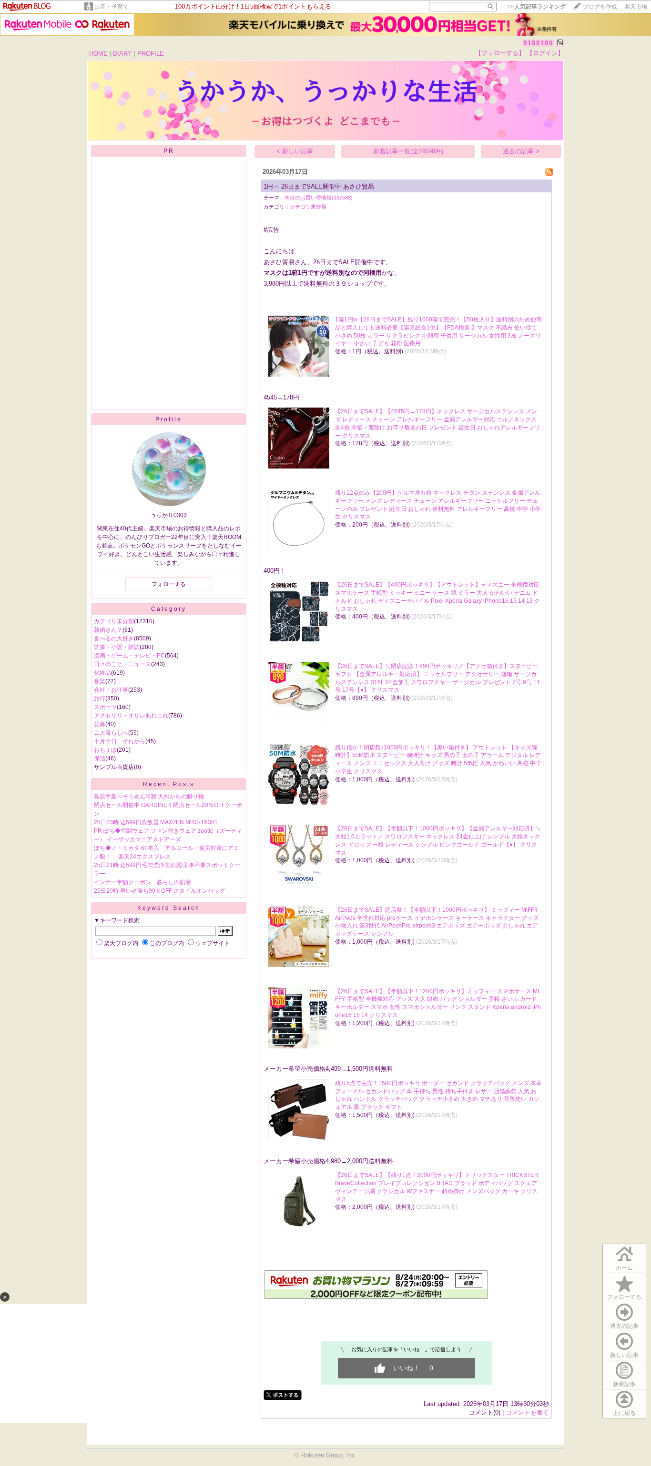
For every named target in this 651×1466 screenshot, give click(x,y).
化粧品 (102, 672)
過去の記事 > (521, 151)
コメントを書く (527, 1412)
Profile (168, 419)
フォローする (624, 1297)
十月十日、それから (119, 741)
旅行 (99, 698)
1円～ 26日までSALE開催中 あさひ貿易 (319, 186)
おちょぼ (105, 750)
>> (537, 6)
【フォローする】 (500, 53)
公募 (99, 724)
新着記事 (624, 1384)
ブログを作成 (600, 6)
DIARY (122, 53)
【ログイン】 (545, 53)
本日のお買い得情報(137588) (319, 197)
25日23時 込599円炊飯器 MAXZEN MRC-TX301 (156, 822)
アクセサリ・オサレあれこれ (131, 715)
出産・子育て (111, 6)
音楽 (99, 681)
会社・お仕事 (111, 690)
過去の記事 (624, 1326)
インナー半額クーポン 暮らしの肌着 (142, 882)
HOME (98, 53)
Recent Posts (168, 784)
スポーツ (105, 707)
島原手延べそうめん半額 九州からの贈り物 (149, 796)
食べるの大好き (114, 638)
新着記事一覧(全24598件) (408, 151)
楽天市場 (635, 6)
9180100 (538, 43)
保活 (99, 758)
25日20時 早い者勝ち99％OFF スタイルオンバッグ (159, 891)
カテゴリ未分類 (114, 621)
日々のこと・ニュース (122, 664)
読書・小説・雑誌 (117, 647)
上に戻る (624, 1413)
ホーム (624, 1268)
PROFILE (150, 53)
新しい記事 (624, 1355)
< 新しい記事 (294, 151)
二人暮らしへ (111, 732)
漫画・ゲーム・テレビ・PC (129, 655)
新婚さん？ (108, 630)
